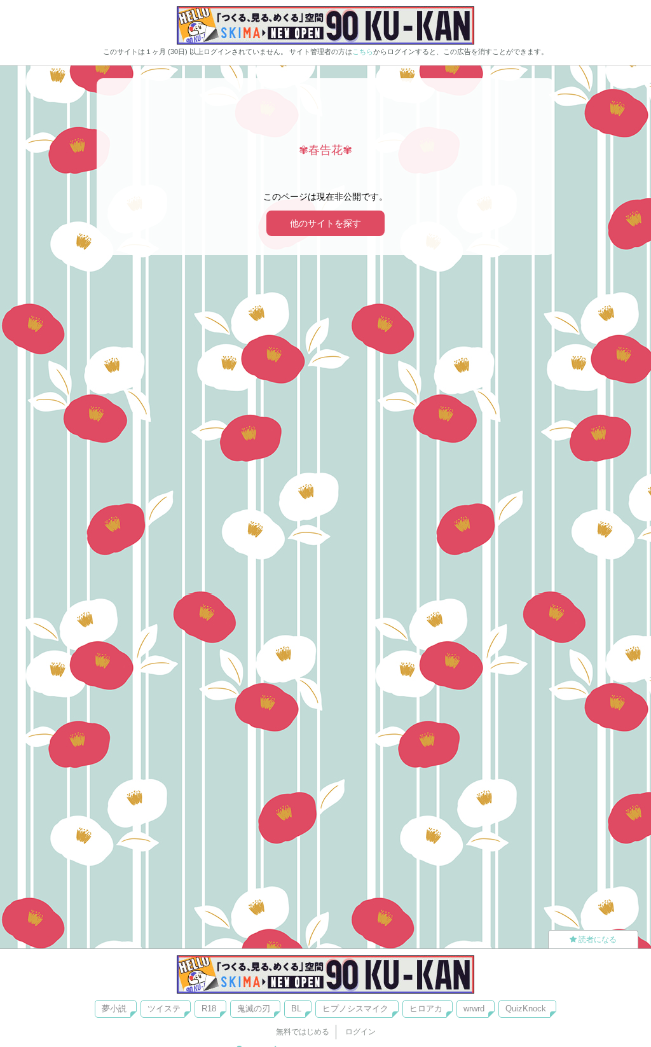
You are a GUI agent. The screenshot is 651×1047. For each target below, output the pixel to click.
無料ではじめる (302, 1031)
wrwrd (473, 1008)
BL (296, 1008)
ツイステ (164, 1008)
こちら (362, 51)
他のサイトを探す (325, 223)
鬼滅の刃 (253, 1008)
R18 (209, 1008)
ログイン (360, 1031)
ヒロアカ (425, 1008)
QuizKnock (525, 1008)
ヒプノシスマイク (355, 1008)
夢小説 (114, 1008)
